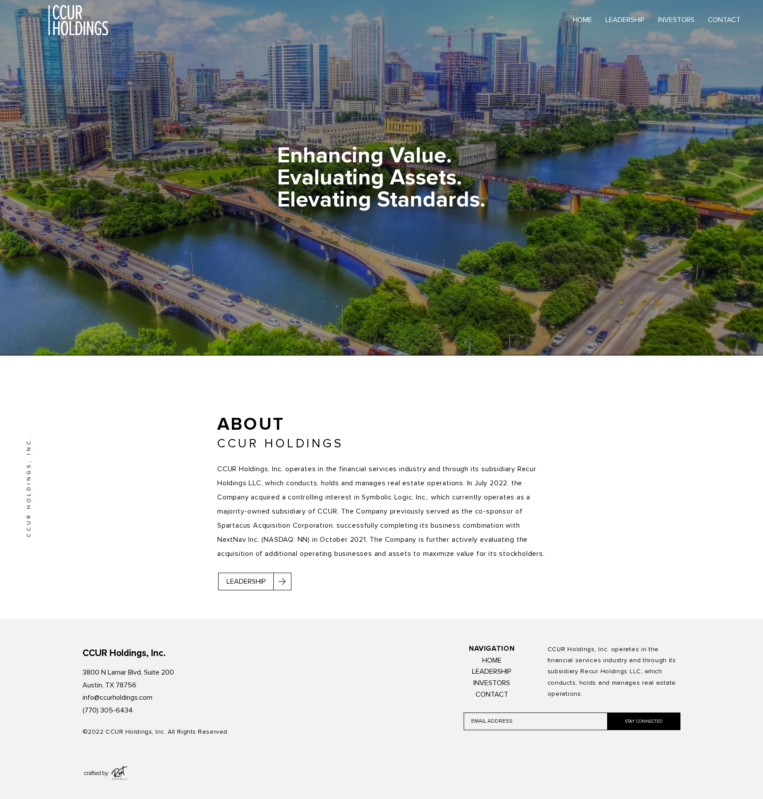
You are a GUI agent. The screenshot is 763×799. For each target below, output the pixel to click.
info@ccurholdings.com (117, 697)
